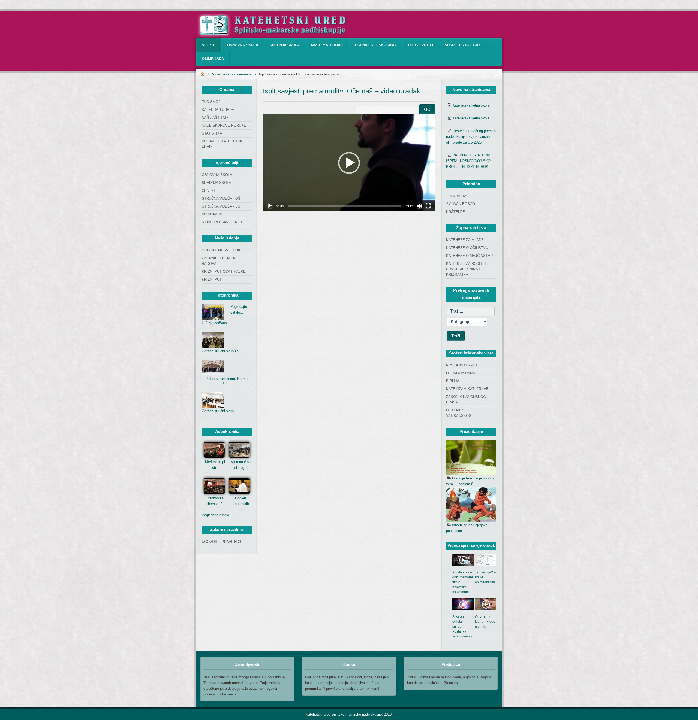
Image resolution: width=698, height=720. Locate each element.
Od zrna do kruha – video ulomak (485, 621)
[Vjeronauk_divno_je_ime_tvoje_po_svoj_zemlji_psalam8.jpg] (471, 457)
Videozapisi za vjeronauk (232, 74)
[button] (349, 163)
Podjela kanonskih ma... (241, 504)
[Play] (270, 206)
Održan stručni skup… (219, 411)
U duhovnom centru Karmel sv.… (226, 381)
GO (427, 109)
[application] (349, 162)
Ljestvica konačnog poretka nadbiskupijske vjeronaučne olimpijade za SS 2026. (471, 136)
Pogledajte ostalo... (217, 515)
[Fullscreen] (428, 206)
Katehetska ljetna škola (470, 105)
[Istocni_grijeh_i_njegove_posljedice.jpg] (471, 504)
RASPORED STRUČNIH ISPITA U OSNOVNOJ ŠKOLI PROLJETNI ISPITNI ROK (470, 161)
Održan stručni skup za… (222, 351)
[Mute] (419, 206)
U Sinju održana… (216, 323)
